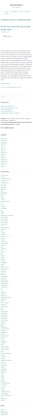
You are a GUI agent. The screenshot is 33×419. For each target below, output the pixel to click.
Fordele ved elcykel (5, 236)
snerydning (3, 358)
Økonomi (3, 400)
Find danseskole (14, 11)
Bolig (2, 196)
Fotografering (3, 241)
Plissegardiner (4, 313)
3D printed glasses (4, 175)
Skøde (2, 351)
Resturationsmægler (5, 336)
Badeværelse (3, 185)
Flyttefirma (3, 233)
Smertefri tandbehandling (6, 353)
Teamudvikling (4, 370)
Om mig (7, 13)
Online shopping (4, 306)
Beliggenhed (3, 187)
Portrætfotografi (4, 315)
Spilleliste (3, 362)
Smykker (2, 355)
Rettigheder (3, 337)
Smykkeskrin (3, 356)
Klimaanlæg (3, 269)
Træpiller (2, 379)
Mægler (2, 301)
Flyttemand (3, 234)
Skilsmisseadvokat (4, 348)
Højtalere (2, 257)
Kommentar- (4, 412)
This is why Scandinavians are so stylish (9, 107)
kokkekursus (3, 273)
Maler (2, 290)
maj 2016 (3, 166)
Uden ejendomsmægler (5, 383)
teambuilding (3, 369)
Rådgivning (3, 322)
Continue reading (6, 83)
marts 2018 (3, 147)
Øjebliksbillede (4, 398)
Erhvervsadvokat (4, 217)
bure (2, 203)
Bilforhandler (13, 87)
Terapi (2, 374)
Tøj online (3, 381)
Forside (6, 11)
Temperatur (3, 372)
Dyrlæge (2, 212)
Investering (3, 260)
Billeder (2, 191)
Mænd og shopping (5, 302)
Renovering (3, 330)
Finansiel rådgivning (5, 227)
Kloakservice (3, 271)
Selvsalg (2, 344)
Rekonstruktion (4, 327)
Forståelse (3, 238)
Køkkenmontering (4, 281)
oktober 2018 (3, 142)
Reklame (2, 325)
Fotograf (2, 239)
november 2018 (4, 140)
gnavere (2, 250)
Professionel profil (4, 320)
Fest (1, 226)
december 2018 (4, 138)
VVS (2, 397)
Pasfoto (2, 308)
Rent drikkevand (4, 332)
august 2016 (3, 164)
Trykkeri (2, 376)
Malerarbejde (3, 292)
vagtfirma (3, 388)
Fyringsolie (3, 245)
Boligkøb (3, 198)
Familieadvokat (4, 224)
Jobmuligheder (4, 262)
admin (8, 32)
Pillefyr (2, 309)
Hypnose (2, 255)
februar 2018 (3, 149)
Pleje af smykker (4, 311)
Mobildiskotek (4, 299)
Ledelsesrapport (4, 285)
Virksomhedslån (4, 393)
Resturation (3, 334)
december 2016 (4, 159)
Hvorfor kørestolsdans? (25, 11)
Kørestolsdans (16, 5)
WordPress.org (4, 414)
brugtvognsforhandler (5, 201)
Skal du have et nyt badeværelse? (7, 106)
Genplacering (3, 248)
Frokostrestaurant (4, 243)
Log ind (2, 409)
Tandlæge (3, 367)
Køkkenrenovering (5, 283)
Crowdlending (4, 208)
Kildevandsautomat (5, 267)
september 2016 (4, 163)
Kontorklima (3, 274)
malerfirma (3, 294)
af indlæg (4, 411)
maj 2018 (3, 145)
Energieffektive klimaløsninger (7, 215)
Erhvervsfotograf (4, 220)
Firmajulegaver (4, 229)
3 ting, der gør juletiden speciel (7, 111)
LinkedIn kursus (4, 287)
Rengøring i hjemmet (5, 329)
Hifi (1, 253)
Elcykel (2, 213)
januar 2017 (3, 157)
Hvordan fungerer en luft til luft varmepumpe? (10, 113)
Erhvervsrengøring (5, 222)
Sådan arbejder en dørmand (6, 109)
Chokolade (3, 206)
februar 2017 (3, 156)
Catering (2, 205)
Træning (2, 377)
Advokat (2, 177)
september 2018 (4, 143)
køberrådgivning (4, 280)
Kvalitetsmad (3, 278)
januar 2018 (3, 150)
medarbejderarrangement (6, 297)
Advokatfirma (4, 180)
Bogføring (3, 194)
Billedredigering (4, 192)
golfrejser (3, 252)
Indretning (3, 259)
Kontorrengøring (4, 276)
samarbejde (3, 342)
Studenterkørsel (4, 365)
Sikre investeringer (5, 346)
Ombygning (3, 304)
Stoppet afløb (3, 363)
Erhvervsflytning (4, 219)
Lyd (1, 288)
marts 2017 (3, 154)
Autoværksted (7, 87)
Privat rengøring (4, 316)
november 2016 (4, 161)
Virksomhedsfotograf (5, 391)
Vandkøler (3, 390)
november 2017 (4, 152)
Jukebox (2, 264)
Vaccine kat (3, 386)
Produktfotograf (4, 318)
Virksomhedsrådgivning (6, 395)
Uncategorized (4, 384)
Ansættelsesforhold (5, 182)
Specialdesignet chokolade (6, 360)
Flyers (2, 231)
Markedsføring (4, 295)
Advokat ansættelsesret (5, 178)
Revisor (2, 339)
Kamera (2, 266)
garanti (2, 246)
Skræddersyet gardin (5, 349)
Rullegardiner (3, 341)
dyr (1, 210)
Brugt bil (19, 87)
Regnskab (3, 323)
